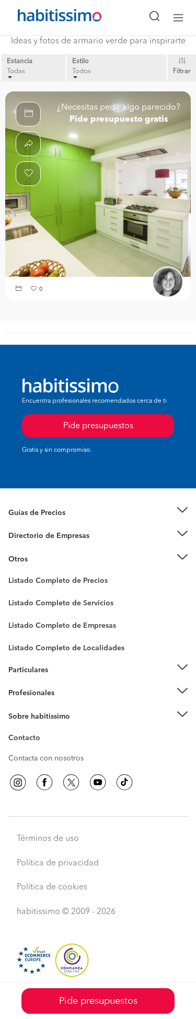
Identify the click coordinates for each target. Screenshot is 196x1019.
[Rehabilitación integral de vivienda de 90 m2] (98, 184)
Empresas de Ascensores (49, 549)
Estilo (80, 61)
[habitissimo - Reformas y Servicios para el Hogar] (47, 18)
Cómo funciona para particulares (63, 682)
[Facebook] (44, 782)
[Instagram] (17, 782)
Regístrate (24, 693)
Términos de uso (48, 839)
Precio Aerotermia (38, 536)
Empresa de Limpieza (44, 559)
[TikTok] (124, 782)
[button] (20, 289)
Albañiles (24, 632)
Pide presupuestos (98, 1001)
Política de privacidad (58, 863)
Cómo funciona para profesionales (66, 706)
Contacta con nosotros (46, 758)
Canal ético (27, 739)
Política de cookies (52, 887)
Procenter (24, 603)
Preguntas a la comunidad (51, 582)
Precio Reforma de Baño (48, 525)
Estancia (19, 61)
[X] (71, 782)
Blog (16, 572)
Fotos (17, 592)
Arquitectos (27, 643)
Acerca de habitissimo (45, 729)
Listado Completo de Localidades (66, 648)
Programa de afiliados (45, 750)
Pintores (22, 611)
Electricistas (27, 622)
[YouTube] (97, 782)
